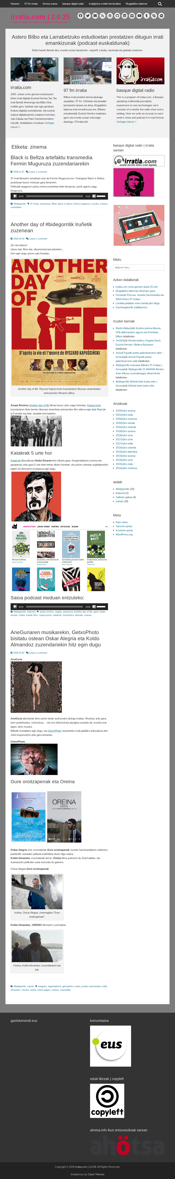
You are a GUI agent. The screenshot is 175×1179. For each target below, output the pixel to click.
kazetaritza (68, 615)
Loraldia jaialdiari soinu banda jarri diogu (138, 303)
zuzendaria (16, 207)
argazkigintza (54, 986)
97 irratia (34, 204)
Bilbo (54, 204)
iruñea (22, 615)
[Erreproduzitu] (15, 196)
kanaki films (32, 615)
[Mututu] (94, 196)
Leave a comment (38, 172)
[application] (59, 196)
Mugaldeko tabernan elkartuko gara (135, 290)
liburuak (79, 615)
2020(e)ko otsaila (125, 422)
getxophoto (67, 986)
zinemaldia (65, 990)
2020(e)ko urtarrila (126, 427)
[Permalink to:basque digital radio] (140, 70)
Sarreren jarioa (124, 526)
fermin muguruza (82, 204)
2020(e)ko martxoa (126, 418)
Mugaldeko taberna (136, 3)
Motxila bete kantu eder (141, 385)
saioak (30, 986)
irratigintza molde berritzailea (105, 3)
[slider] (101, 196)
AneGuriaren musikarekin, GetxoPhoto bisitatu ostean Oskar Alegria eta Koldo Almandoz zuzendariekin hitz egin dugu (56, 638)
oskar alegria (43, 990)
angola (58, 611)
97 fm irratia (31, 3)
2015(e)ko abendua (126, 451)
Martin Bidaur (123, 328)
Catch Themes (96, 1174)
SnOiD (119, 340)
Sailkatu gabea (124, 497)
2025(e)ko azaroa (125, 410)
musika (95, 204)
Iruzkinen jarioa (124, 530)
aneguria (42, 986)
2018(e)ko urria (124, 435)
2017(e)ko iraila (124, 443)
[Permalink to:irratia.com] (34, 69)
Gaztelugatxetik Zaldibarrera (131, 307)
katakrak (57, 615)
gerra (96, 611)
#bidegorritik (20, 204)
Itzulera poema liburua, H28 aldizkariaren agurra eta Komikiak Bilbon (138, 332)
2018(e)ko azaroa (125, 431)
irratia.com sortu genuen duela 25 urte (137, 286)
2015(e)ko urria (124, 459)
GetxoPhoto (54, 730)
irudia (77, 986)
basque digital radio (73, 3)
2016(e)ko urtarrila (126, 447)
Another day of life (39, 405)
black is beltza (65, 204)
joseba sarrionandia (90, 986)
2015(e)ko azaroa (125, 455)
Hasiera (15, 3)
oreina (33, 990)
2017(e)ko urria (124, 439)
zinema (103, 204)
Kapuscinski (94, 405)
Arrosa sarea (50, 3)
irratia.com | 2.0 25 (40, 17)
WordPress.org (124, 534)
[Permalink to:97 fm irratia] (87, 70)
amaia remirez (47, 611)
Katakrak (16, 460)
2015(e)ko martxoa (126, 468)
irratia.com (21, 87)
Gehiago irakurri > (127, 121)
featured (31, 611)
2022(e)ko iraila (124, 414)
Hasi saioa (121, 522)
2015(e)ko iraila (124, 464)
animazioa (45, 204)
